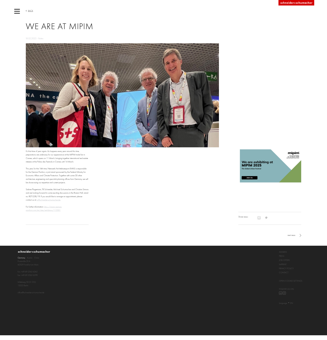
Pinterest (266, 217)
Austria (29, 257)
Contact (283, 272)
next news (291, 235)
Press (281, 256)
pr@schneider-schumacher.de (48, 199)
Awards (283, 252)
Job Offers (284, 260)
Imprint (283, 264)
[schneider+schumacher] (296, 3)
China (36, 257)
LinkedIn (259, 217)
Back (30, 10)
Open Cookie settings (290, 280)
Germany (21, 257)
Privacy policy (286, 268)
